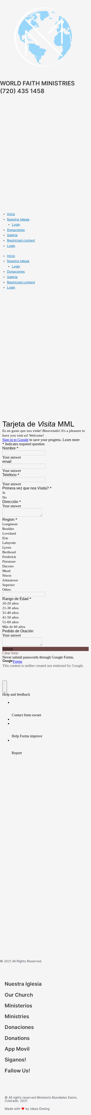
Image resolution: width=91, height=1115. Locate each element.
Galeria (12, 235)
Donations (17, 1038)
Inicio (11, 214)
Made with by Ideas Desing (27, 1109)
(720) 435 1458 (22, 90)
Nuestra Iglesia (18, 219)
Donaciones (16, 230)
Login (16, 224)
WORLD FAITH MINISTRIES (37, 83)
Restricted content (21, 240)
